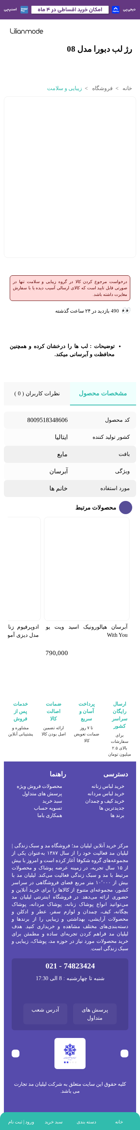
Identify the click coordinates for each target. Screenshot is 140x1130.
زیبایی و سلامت (64, 88)
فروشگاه (101, 88)
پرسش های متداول (42, 793)
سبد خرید (52, 801)
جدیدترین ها (111, 808)
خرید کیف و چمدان (104, 801)
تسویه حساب (48, 808)
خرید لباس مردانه (106, 793)
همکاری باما (49, 815)
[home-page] (26, 31)
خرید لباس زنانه (107, 786)
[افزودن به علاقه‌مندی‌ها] (11, 107)
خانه (126, 88)
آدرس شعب (45, 1010)
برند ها (117, 815)
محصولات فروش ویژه (39, 786)
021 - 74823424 (70, 966)
